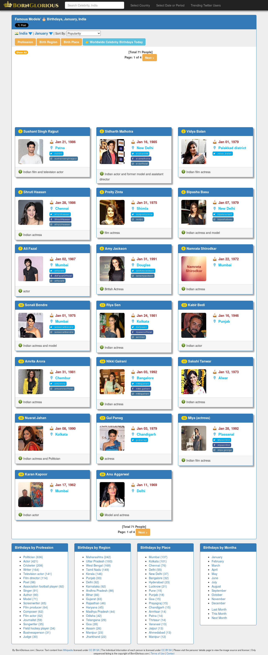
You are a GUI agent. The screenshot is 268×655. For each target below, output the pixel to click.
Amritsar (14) (157, 611)
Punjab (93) (94, 578)
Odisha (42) (94, 616)
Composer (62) (33, 611)
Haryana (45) (95, 607)
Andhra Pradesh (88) (100, 590)
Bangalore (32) (159, 578)
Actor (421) (30, 561)
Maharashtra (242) (98, 557)
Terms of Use (158, 653)
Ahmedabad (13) (160, 632)
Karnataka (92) (96, 586)
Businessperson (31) (37, 632)
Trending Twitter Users (206, 5)
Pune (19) (155, 590)
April (215, 569)
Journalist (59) (32, 620)
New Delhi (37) (159, 574)
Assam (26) (93, 628)
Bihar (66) (92, 595)
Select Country (140, 5)
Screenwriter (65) (34, 603)
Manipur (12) (157, 636)
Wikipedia (68, 650)
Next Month (219, 618)
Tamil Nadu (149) (97, 569)
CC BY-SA (94, 650)
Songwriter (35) (33, 624)
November (218, 599)
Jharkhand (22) (96, 636)
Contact (170, 653)
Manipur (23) (94, 632)
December (218, 603)
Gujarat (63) (94, 599)
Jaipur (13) (156, 628)
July (214, 582)
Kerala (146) (94, 574)
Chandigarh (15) (160, 607)
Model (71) (30, 599)
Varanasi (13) (158, 624)
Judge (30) (30, 636)
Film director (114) (35, 578)
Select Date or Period (170, 5)
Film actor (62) (33, 616)
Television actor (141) (37, 574)
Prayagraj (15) (158, 603)
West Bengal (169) (98, 565)
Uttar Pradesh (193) (99, 561)
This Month (219, 613)
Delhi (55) (155, 569)
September (219, 590)
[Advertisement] (134, 95)
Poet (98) (29, 582)
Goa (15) (155, 599)
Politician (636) (33, 557)
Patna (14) (156, 616)
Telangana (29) (96, 620)
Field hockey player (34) (39, 628)
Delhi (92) (92, 582)
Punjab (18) (156, 595)
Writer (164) (31, 569)
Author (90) (30, 595)
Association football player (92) (43, 586)
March (216, 565)
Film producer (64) (35, 607)
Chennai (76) (157, 565)
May (214, 574)
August (216, 586)
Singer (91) (30, 590)
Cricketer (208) (33, 565)
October (217, 595)
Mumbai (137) (158, 557)
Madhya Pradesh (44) (100, 611)
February (218, 561)
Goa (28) (92, 624)
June (215, 578)
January (217, 557)
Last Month (219, 609)
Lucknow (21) (158, 586)
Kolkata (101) (158, 561)
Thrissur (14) (157, 620)
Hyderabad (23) (159, 582)
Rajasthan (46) (96, 603)
